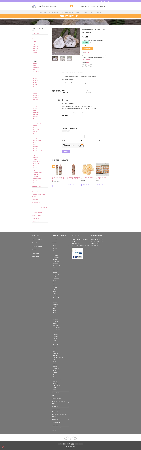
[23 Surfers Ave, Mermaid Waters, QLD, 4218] (98, 1)
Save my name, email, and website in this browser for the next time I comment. (82, 140)
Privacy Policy (35, 256)
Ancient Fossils (36, 33)
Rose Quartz (36, 148)
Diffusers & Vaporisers (37, 189)
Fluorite (35, 82)
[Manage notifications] (3, 447)
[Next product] (105, 22)
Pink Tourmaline (37, 140)
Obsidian (35, 131)
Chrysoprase (36, 67)
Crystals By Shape (36, 186)
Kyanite (35, 108)
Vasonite (35, 180)
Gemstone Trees (37, 91)
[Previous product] (108, 22)
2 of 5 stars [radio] (65, 113)
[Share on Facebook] (83, 65)
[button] (104, 6)
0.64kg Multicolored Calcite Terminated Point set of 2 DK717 (58, 179)
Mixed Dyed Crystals (38, 123)
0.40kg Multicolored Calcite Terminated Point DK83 (73, 178)
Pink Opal (35, 138)
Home (33, 22)
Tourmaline (35, 174)
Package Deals (35, 218)
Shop (45, 12)
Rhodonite (35, 146)
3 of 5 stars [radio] (69, 113)
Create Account (86, 59)
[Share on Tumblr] (91, 65)
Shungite (35, 159)
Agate (34, 44)
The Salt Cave (35, 253)
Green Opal (36, 95)
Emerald (35, 78)
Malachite (35, 116)
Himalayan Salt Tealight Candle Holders (40, 208)
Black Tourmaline (37, 59)
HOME (40, 12)
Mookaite (35, 127)
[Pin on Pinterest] (88, 65)
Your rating (64, 110)
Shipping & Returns (37, 239)
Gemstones (35, 199)
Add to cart (87, 48)
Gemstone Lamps (36, 191)
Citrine (35, 69)
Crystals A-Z (42, 22)
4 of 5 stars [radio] (73, 113)
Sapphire (35, 155)
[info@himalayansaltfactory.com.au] (102, 1)
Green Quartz (36, 97)
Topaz (34, 170)
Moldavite (35, 125)
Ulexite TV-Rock (37, 178)
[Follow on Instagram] (70, 438)
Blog (91, 12)
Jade (34, 101)
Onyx (34, 133)
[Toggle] (47, 33)
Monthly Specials (36, 215)
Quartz (34, 144)
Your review (65, 115)
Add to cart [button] (57, 186)
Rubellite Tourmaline (38, 150)
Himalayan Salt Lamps (37, 205)
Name (64, 134)
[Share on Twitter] (86, 65)
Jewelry (35, 106)
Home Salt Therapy (37, 212)
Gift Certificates (36, 202)
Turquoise (35, 176)
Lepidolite (35, 114)
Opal (34, 135)
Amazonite (35, 46)
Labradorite (36, 110)
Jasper (34, 103)
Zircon (34, 182)
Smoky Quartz (36, 161)
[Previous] (54, 41)
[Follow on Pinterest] (75, 438)
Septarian (35, 157)
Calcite (48, 22)
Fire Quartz (36, 80)
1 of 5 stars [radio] (62, 113)
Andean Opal (36, 50)
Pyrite (34, 142)
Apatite (35, 52)
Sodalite (35, 165)
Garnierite (35, 88)
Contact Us (35, 243)
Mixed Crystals (36, 121)
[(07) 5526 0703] (108, 1)
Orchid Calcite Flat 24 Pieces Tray (101, 178)
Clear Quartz (36, 71)
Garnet (34, 86)
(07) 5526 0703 (75, 243)
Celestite (35, 65)
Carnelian (35, 63)
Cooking (34, 38)
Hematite (35, 99)
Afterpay (34, 249)
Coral (34, 74)
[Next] (77, 41)
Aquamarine (36, 54)
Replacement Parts (36, 221)
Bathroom (34, 36)
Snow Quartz (36, 163)
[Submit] (71, 6)
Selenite (34, 224)
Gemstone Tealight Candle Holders (38, 195)
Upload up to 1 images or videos (70, 128)
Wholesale (98, 12)
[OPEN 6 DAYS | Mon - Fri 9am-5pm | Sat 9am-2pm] (105, 1)
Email (88, 134)
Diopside (35, 76)
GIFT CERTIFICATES (53, 12)
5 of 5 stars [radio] (80, 113)
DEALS (61, 12)
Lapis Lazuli (36, 112)
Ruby (34, 153)
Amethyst (35, 48)
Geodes (35, 93)
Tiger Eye (35, 167)
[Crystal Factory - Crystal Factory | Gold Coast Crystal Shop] (34, 6)
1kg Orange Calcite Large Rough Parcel (87, 178)
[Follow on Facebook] (66, 438)
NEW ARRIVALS (69, 12)
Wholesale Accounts (37, 246)
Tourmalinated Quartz (38, 172)
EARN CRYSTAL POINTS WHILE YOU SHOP (40, 1)
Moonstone (36, 129)
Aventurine (35, 56)
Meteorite (35, 118)
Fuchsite (35, 84)
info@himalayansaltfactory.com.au (80, 245)
